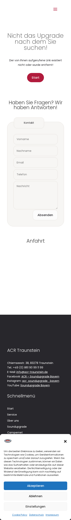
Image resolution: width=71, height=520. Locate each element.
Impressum (52, 514)
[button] (65, 441)
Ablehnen (35, 496)
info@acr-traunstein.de (32, 372)
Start (35, 77)
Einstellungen (35, 506)
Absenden (45, 215)
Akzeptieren (35, 486)
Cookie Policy (19, 514)
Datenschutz (36, 514)
